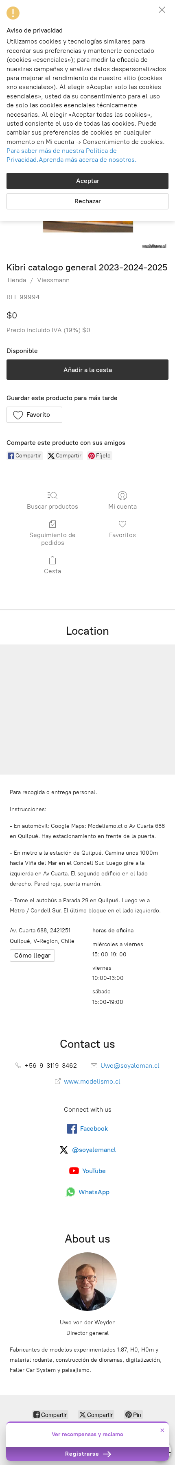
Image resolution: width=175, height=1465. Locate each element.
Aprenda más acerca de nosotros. (88, 159)
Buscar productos (52, 506)
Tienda (16, 280)
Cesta (52, 571)
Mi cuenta (122, 506)
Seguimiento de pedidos (52, 538)
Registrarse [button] (83, 1453)
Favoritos (122, 535)
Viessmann (53, 280)
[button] (34, 415)
